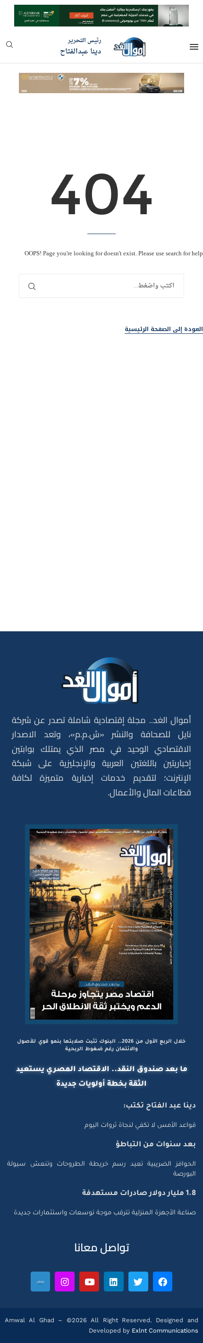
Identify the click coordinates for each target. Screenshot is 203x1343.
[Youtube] (89, 1281)
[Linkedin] (114, 1281)
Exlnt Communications (164, 1330)
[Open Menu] (194, 47)
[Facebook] (163, 1281)
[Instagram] (65, 1281)
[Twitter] (138, 1281)
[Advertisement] (101, 506)
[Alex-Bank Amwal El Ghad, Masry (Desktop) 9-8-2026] (101, 13)
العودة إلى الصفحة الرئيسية (164, 329)
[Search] (9, 47)
